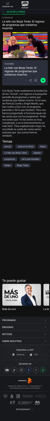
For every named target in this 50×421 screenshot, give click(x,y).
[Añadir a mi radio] (35, 80)
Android (20, 354)
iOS (36, 354)
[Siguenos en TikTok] (14, 370)
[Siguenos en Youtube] (7, 370)
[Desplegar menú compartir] (30, 80)
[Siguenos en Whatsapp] (43, 370)
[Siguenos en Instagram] (21, 370)
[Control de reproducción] (43, 80)
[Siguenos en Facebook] (29, 370)
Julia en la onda (15, 11)
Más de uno (9, 309)
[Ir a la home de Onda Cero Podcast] (25, 4)
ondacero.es (7, 6)
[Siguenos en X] (36, 370)
